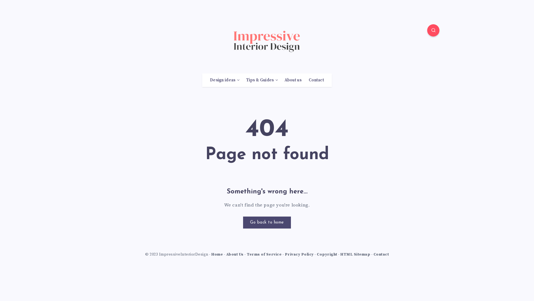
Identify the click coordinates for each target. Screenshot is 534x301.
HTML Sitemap (355, 254)
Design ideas (223, 80)
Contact (316, 80)
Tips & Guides (260, 80)
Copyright (327, 254)
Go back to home (267, 222)
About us (293, 80)
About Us (235, 254)
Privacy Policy (299, 254)
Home (217, 254)
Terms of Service (264, 254)
